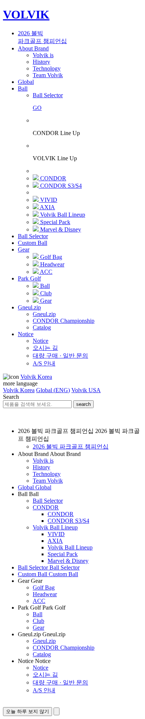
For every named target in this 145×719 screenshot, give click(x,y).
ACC (39, 601)
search (83, 404)
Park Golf (29, 278)
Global (26, 82)
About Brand (33, 48)
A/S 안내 (44, 690)
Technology (47, 474)
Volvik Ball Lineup (55, 527)
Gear (23, 249)
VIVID (56, 534)
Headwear (45, 594)
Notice (25, 334)
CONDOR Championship (63, 647)
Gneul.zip (29, 307)
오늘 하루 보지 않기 (27, 711)
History (41, 467)
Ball (23, 88)
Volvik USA (86, 390)
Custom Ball (32, 243)
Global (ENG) (53, 390)
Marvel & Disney (68, 561)
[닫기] (56, 711)
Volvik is (43, 460)
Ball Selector (33, 236)
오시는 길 (45, 675)
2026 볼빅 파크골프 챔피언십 (71, 446)
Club (38, 621)
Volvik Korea (36, 377)
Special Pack (63, 554)
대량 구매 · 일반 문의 (60, 682)
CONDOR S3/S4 (68, 521)
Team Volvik (48, 480)
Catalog (42, 654)
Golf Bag (44, 587)
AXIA (55, 541)
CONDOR (46, 507)
